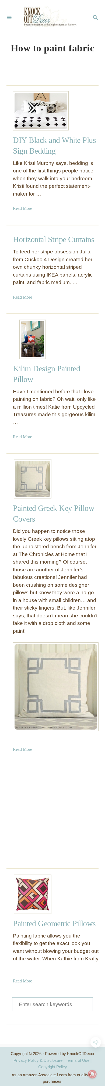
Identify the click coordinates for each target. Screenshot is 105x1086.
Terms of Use (77, 1060)
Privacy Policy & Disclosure (37, 1060)
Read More (22, 208)
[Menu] (9, 18)
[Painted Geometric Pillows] (32, 894)
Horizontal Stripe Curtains (53, 239)
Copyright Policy (52, 1066)
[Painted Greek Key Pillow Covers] (32, 478)
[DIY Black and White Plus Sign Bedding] (32, 110)
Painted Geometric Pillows (54, 923)
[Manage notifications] (92, 1074)
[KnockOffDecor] (52, 18)
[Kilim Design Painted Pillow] (32, 339)
